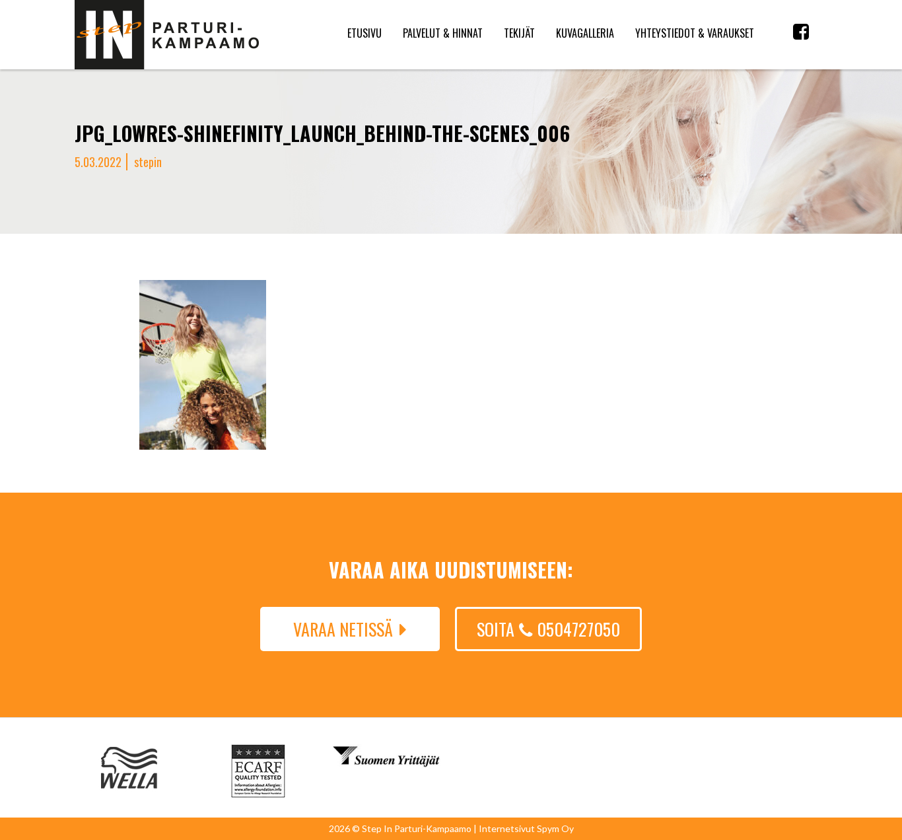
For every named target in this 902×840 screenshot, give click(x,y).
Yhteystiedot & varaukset (694, 33)
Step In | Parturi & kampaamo (167, 34)
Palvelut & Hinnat (443, 33)
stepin (148, 161)
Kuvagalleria (585, 33)
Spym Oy (555, 828)
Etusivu (364, 33)
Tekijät (519, 33)
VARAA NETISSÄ (343, 629)
